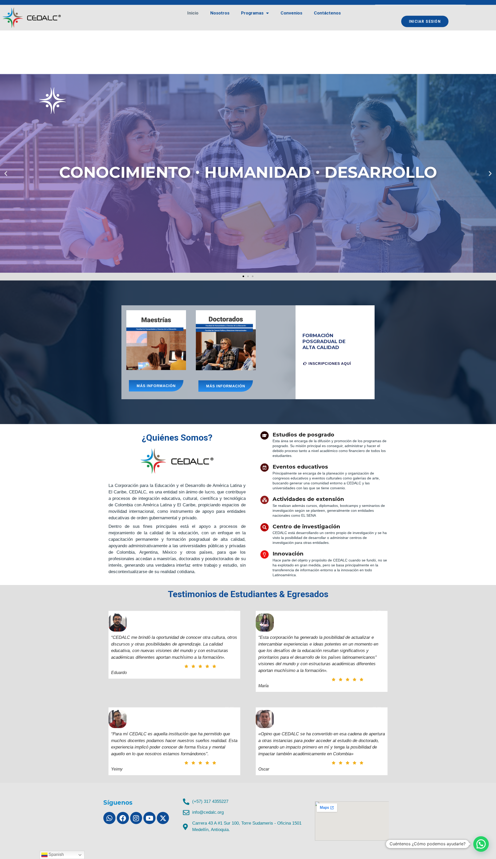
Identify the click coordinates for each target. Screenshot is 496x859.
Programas (252, 13)
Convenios (291, 13)
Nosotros (219, 13)
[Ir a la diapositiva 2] (248, 276)
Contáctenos (327, 13)
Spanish (56, 854)
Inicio (192, 13)
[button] (6, 173)
